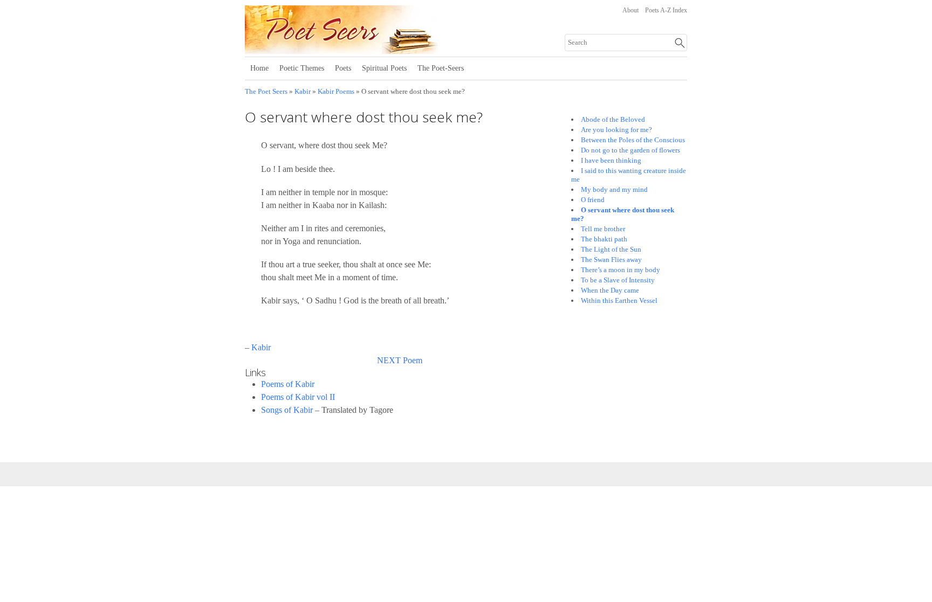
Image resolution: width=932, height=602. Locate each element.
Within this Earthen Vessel (619, 300)
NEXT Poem (399, 360)
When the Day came (610, 290)
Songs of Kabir (287, 409)
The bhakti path (604, 239)
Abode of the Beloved (613, 119)
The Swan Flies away (611, 259)
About (630, 10)
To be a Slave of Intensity (618, 280)
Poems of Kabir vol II (298, 397)
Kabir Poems (336, 91)
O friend (593, 200)
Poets (343, 68)
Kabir (302, 91)
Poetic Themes (301, 68)
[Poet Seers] (378, 50)
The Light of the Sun (611, 249)
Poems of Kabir (287, 384)
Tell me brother (603, 229)
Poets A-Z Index (666, 10)
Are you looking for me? (616, 130)
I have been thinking (611, 160)
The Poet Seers (266, 91)
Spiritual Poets (384, 68)
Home (259, 68)
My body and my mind (614, 189)
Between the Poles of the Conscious (633, 140)
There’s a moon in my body (620, 270)
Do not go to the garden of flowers (630, 150)
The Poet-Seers (440, 68)
